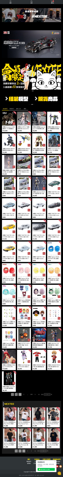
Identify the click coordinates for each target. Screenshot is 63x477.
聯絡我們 (29, 461)
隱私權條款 (57, 463)
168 (31, 394)
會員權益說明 (57, 459)
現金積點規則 (56, 461)
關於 (29, 459)
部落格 (29, 463)
